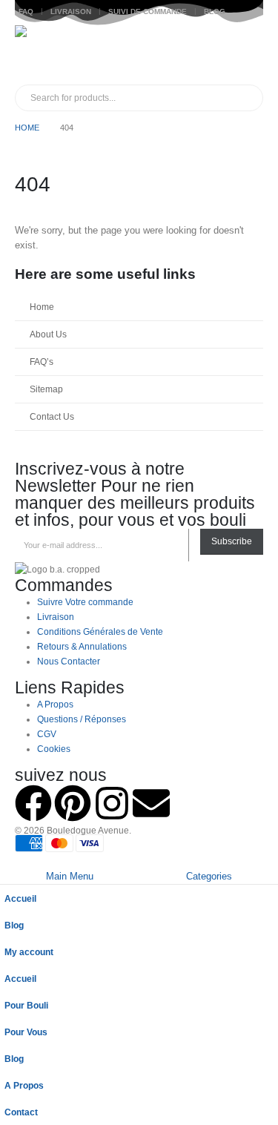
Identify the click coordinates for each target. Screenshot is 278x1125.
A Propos (24, 1085)
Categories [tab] (209, 876)
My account (28, 952)
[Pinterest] (72, 803)
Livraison (70, 11)
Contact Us (52, 416)
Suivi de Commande (147, 11)
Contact (21, 1112)
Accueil (20, 898)
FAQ (26, 11)
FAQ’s (41, 361)
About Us (48, 334)
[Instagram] (111, 803)
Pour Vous (25, 1032)
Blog (214, 11)
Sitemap (46, 389)
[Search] (184, 97)
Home (42, 306)
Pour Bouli (26, 1005)
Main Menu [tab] (69, 876)
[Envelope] (151, 803)
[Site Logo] (44, 55)
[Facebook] (33, 803)
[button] (8, 859)
